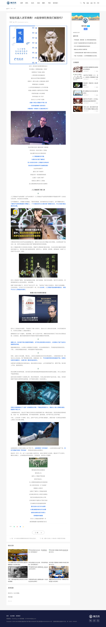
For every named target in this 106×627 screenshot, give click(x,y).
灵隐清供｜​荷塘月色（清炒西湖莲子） (90, 84)
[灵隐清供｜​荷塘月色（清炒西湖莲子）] (77, 85)
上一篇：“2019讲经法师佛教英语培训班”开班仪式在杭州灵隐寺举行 (24, 538)
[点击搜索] (80, 3)
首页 (21, 3)
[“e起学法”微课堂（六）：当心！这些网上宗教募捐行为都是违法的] (77, 77)
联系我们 (55, 3)
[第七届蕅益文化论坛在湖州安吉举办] (77, 93)
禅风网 (11, 22)
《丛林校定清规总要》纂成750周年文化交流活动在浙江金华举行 (86, 52)
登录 (18, 593)
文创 (38, 3)
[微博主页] (94, 620)
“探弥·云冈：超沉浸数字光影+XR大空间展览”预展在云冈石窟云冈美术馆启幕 (90, 108)
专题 (49, 3)
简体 (95, 3)
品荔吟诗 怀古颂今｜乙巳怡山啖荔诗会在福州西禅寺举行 (90, 100)
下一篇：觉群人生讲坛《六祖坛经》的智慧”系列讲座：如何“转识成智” (53, 538)
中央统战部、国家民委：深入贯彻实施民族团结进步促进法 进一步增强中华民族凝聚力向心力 (86, 40)
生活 (32, 3)
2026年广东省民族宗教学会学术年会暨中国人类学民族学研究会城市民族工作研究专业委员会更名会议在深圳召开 (86, 43)
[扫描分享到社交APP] (14, 526)
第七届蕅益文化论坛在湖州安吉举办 (90, 92)
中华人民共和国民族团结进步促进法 (82, 46)
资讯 (26, 3)
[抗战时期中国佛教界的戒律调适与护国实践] (77, 69)
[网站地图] (98, 620)
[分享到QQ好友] (20, 526)
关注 (86, 29)
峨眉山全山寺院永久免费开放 (80, 49)
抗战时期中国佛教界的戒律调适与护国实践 (90, 68)
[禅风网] (12, 3)
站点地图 (12, 616)
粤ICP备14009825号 (31, 621)
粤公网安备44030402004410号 (44, 621)
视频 (43, 3)
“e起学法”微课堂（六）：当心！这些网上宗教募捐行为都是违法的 (90, 76)
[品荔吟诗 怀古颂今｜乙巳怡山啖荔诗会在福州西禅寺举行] (77, 101)
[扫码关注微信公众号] (84, 3)
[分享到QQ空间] (23, 526)
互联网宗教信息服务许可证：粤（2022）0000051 (65, 621)
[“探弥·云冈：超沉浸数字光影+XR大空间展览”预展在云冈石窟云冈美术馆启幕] (77, 109)
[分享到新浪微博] (17, 526)
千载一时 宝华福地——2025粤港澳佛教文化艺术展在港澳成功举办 (86, 55)
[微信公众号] (90, 620)
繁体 (98, 3)
